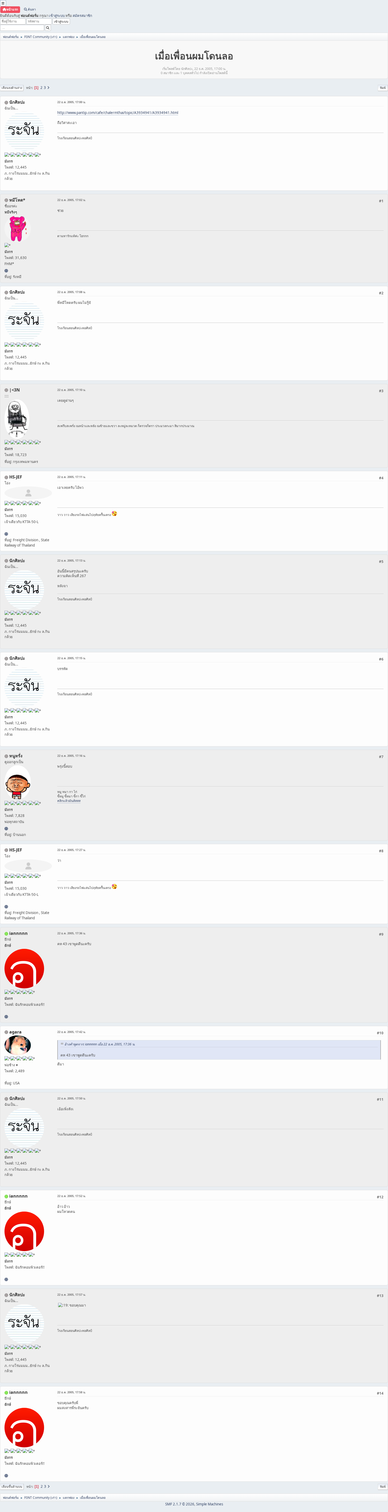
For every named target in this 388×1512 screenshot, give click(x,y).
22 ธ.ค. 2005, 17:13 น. (71, 560)
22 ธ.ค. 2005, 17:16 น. (71, 756)
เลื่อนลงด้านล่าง (12, 88)
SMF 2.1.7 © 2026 (179, 1504)
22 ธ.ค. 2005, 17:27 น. (71, 850)
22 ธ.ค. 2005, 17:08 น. (71, 292)
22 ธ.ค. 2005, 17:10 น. (71, 390)
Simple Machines (209, 1504)
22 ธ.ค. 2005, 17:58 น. (71, 1392)
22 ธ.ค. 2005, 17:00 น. (71, 102)
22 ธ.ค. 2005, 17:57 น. (71, 1294)
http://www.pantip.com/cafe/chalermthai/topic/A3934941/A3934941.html (117, 112)
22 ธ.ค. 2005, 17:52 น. (71, 1196)
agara (15, 1032)
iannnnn (18, 933)
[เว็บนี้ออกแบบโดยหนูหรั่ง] (6, 828)
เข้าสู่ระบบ (57, 15)
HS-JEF (15, 477)
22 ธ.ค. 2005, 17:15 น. (71, 658)
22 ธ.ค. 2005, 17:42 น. (71, 1032)
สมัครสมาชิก (82, 15)
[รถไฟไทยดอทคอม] (6, 534)
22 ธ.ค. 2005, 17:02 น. (71, 200)
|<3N (14, 390)
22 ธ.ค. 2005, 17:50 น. (71, 1098)
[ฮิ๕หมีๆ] (6, 270)
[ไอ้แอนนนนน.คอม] (6, 1016)
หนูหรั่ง (15, 756)
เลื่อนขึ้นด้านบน (12, 1487)
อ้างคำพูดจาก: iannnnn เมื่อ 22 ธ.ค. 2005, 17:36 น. (99, 1044)
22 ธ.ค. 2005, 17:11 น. (71, 477)
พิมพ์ (383, 88)
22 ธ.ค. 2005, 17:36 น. (71, 933)
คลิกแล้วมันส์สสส (69, 800)
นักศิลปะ (17, 102)
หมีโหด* (17, 200)
